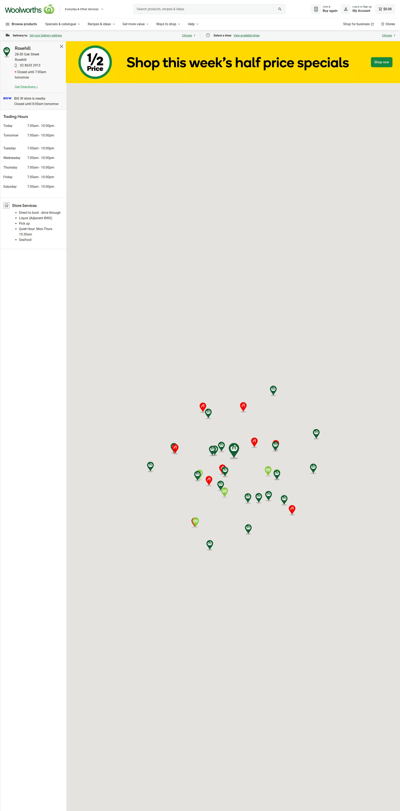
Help (191, 24)
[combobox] (209, 9)
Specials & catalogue (60, 24)
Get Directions (25, 87)
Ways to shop (166, 24)
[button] (208, 414)
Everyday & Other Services (82, 9)
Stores (390, 24)
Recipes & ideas (99, 24)
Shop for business (356, 24)
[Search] (280, 9)
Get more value (133, 24)
